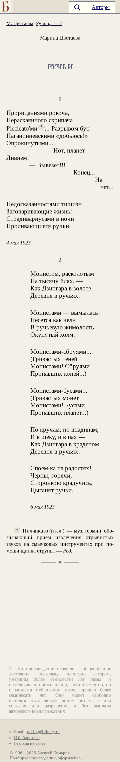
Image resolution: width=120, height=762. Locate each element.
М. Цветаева (19, 23)
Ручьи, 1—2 (49, 23)
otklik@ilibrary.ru (43, 731)
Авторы (101, 7)
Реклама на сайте (30, 743)
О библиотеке (27, 737)
